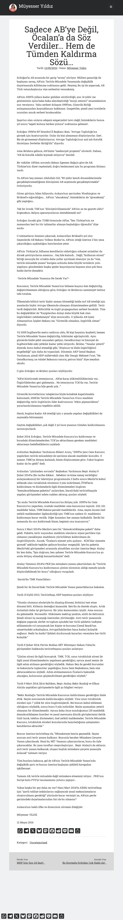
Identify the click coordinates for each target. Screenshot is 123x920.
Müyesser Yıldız (36, 6)
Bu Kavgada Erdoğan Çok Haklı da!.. (84, 862)
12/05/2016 (50, 68)
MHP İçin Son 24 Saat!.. (31, 862)
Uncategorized (38, 842)
